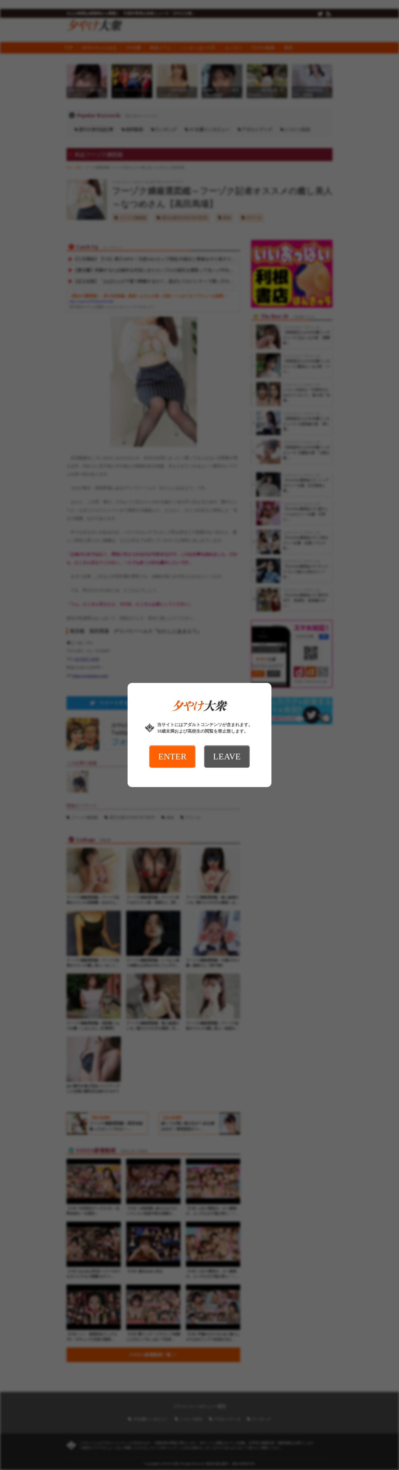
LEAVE (227, 756)
